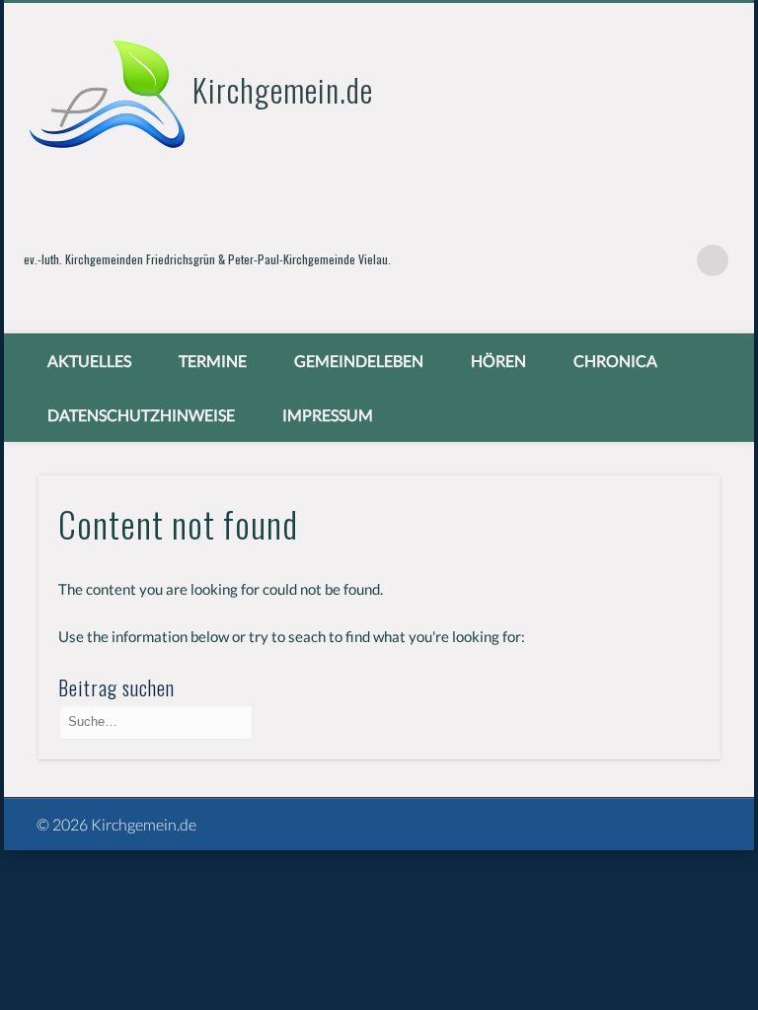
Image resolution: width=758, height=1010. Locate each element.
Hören (498, 360)
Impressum (327, 414)
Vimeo (672, 260)
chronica (615, 360)
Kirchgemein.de (282, 89)
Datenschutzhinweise (141, 414)
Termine (213, 360)
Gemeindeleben (358, 360)
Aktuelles (89, 360)
